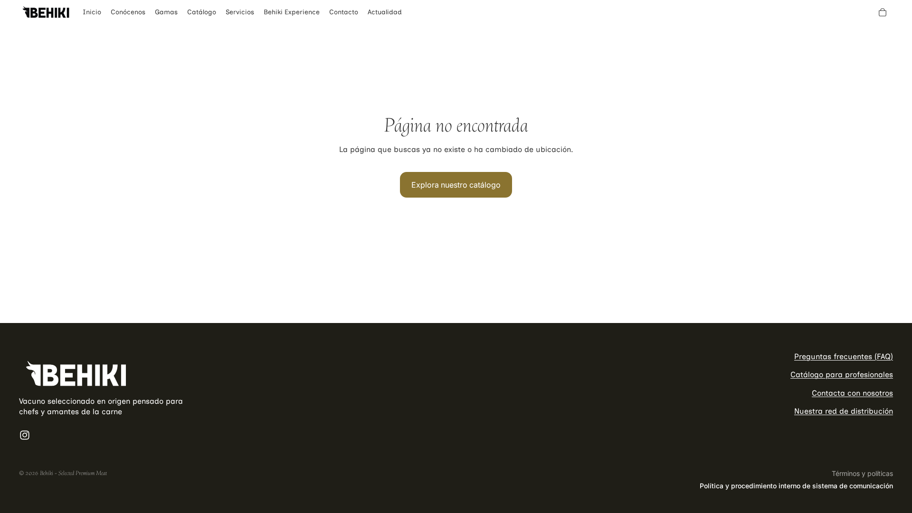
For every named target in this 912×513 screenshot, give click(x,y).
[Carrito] (882, 12)
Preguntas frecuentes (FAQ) (843, 356)
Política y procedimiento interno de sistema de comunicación (796, 486)
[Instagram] (24, 435)
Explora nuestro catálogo (456, 185)
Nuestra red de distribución (843, 411)
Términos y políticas (862, 473)
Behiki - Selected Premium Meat (73, 473)
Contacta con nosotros (852, 393)
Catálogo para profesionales (841, 375)
